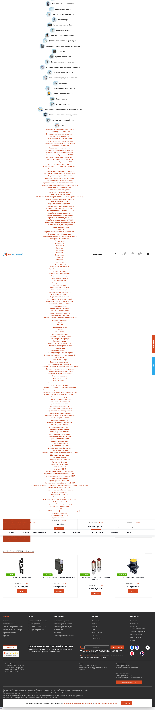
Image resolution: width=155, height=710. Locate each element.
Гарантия (95, 624)
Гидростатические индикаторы (59, 204)
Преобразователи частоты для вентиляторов (59, 183)
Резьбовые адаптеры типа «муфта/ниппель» (16, 522)
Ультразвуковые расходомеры (59, 234)
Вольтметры (59, 243)
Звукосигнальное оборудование (60, 411)
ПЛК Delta (59, 322)
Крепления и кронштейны (17, 529)
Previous (146, 552)
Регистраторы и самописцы (59, 239)
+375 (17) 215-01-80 (90, 666)
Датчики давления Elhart (59, 446)
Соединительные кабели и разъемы (59, 490)
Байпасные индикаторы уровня (59, 187)
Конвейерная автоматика (59, 406)
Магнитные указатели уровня (60, 190)
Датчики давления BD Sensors (60, 436)
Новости (95, 627)
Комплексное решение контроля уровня (60, 143)
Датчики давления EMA (59, 441)
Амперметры (60, 241)
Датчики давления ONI (59, 443)
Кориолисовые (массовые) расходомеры (59, 232)
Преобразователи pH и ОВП (59, 350)
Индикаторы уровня (10, 624)
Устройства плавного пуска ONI (59, 213)
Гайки (60, 508)
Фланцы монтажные (59, 492)
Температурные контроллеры (60, 336)
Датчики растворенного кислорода (59, 353)
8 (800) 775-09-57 (126, 666)
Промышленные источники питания (59, 301)
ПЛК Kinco (59, 329)
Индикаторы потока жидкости (59, 364)
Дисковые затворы (60, 457)
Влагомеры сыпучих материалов (59, 374)
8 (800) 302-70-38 (126, 676)
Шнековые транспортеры (59, 455)
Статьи (94, 630)
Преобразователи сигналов (59, 269)
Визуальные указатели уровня (60, 194)
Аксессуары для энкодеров (60, 401)
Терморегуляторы (59, 341)
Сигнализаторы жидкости (59, 136)
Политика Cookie (136, 635)
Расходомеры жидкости (60, 227)
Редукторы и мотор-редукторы (59, 343)
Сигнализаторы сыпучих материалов (59, 134)
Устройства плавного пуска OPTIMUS (59, 220)
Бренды (95, 636)
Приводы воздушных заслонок (59, 292)
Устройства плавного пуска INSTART (59, 208)
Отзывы (132, 640)
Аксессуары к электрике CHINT (59, 488)
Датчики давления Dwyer (59, 450)
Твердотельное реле (59, 283)
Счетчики (59, 253)
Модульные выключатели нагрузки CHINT (59, 476)
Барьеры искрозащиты (59, 290)
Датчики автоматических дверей (59, 299)
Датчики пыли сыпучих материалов (59, 371)
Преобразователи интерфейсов (59, 287)
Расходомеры (59, 630)
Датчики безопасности (59, 404)
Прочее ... (6, 636)
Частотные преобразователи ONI (60, 162)
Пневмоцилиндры (60, 306)
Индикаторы (59, 262)
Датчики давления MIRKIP (59, 425)
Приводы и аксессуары (59, 464)
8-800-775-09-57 (18, 666)
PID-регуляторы (60, 264)
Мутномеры (59, 357)
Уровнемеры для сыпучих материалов (59, 129)
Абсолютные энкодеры (59, 397)
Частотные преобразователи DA (60, 169)
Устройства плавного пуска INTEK (59, 218)
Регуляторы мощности (59, 278)
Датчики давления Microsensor (59, 448)
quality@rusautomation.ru (132, 678)
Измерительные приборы (12, 630)
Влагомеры (58, 633)
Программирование (16, 541)
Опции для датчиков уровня (59, 148)
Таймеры (59, 257)
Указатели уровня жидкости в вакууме (59, 199)
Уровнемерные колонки (60, 146)
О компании (134, 616)
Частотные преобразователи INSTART (60, 153)
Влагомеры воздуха (59, 376)
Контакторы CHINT (60, 467)
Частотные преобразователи (13, 627)
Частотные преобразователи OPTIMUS (59, 157)
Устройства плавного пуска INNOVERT (60, 211)
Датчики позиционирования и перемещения (60, 318)
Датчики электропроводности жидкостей (59, 355)
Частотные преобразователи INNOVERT (59, 150)
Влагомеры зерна (59, 381)
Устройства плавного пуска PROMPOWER (59, 222)
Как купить (96, 621)
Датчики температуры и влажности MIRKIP (60, 388)
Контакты (133, 621)
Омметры (59, 248)
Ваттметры (60, 246)
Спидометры (59, 255)
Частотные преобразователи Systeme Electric (60, 167)
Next (150, 552)
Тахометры (60, 250)
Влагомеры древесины (59, 385)
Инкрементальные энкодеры (60, 399)
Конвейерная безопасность (64, 636)
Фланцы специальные (59, 495)
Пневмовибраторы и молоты (60, 304)
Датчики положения (59, 320)
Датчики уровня (9, 621)
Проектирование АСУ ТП (17, 539)
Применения (59, 616)
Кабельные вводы (17, 520)
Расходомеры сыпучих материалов (59, 225)
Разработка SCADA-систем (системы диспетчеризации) (59, 511)
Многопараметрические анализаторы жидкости (60, 367)
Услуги (30, 616)
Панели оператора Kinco (60, 418)
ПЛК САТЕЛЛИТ (59, 332)
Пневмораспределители (60, 311)
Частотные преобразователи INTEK (59, 155)
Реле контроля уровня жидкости (60, 139)
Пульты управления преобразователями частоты (60, 185)
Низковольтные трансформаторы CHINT (60, 483)
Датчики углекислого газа (59, 267)
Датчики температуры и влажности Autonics (59, 390)
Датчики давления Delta (60, 439)
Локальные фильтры (59, 462)
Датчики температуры (59, 334)
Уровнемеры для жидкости (60, 132)
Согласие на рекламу (137, 632)
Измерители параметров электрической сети (60, 236)
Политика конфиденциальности (138, 628)
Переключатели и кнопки (59, 297)
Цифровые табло (59, 271)
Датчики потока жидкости (59, 362)
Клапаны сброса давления (60, 460)
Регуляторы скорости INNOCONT (60, 176)
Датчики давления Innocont (59, 427)
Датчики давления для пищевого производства (60, 453)
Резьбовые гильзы (17, 525)
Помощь (95, 616)
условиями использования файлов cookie (78, 703)
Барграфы (59, 260)
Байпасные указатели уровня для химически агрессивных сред (59, 197)
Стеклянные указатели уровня (60, 192)
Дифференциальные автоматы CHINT (60, 471)
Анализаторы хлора (59, 360)
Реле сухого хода (59, 285)
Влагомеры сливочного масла (59, 383)
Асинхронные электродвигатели (60, 346)
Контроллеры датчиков (59, 294)
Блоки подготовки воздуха (60, 313)
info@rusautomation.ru (131, 668)
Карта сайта (96, 639)
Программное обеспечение (59, 274)
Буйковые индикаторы (59, 201)
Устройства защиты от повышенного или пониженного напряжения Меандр (59, 485)
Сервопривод (60, 348)
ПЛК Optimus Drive (60, 327)
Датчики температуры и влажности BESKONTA (59, 392)
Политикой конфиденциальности (91, 655)
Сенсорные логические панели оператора (59, 415)
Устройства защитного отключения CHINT (59, 474)
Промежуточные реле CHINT (59, 481)
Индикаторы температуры (59, 339)
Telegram (142, 647)
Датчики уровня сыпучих (63, 627)
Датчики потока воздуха (60, 315)
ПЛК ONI (60, 325)
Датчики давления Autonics (59, 434)
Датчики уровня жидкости (63, 624)
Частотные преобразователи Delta (60, 160)
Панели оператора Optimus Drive (59, 422)
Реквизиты (134, 624)
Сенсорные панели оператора (60, 413)
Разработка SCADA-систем (38, 621)
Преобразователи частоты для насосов (59, 178)
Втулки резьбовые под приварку (17, 527)
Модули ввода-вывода (59, 276)
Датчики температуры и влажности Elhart (59, 395)
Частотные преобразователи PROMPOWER (59, 173)
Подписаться (117, 647)
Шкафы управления (16, 536)
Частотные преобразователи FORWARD (59, 171)
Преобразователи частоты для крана (59, 180)
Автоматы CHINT (60, 469)
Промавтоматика (9, 633)
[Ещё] (106, 254)
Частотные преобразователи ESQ (59, 164)
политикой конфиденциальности (105, 703)
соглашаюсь (87, 650)
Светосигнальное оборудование (60, 408)
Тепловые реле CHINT (60, 478)
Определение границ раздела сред (60, 141)
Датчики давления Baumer (60, 429)
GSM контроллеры (59, 281)
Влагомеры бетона (60, 378)
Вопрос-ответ (97, 633)
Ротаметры (60, 229)
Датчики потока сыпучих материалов (60, 369)
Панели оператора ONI (59, 420)
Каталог (6, 616)
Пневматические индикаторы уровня (60, 206)
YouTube (137, 653)
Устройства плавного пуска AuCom (60, 215)
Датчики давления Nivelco (59, 432)
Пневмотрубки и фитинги (59, 308)
